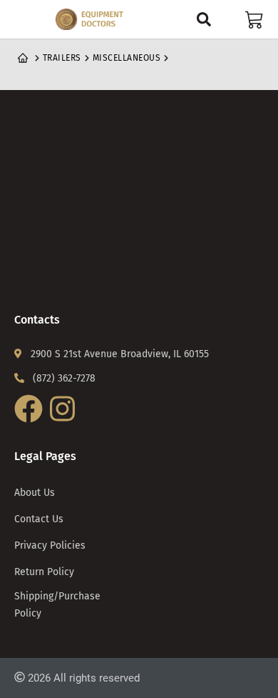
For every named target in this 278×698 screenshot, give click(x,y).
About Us (34, 493)
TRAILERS (62, 58)
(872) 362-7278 (64, 378)
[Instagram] (64, 421)
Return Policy (44, 572)
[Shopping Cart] (254, 19)
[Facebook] (30, 421)
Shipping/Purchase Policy (57, 604)
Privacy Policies (50, 545)
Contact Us (38, 519)
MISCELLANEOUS (127, 58)
